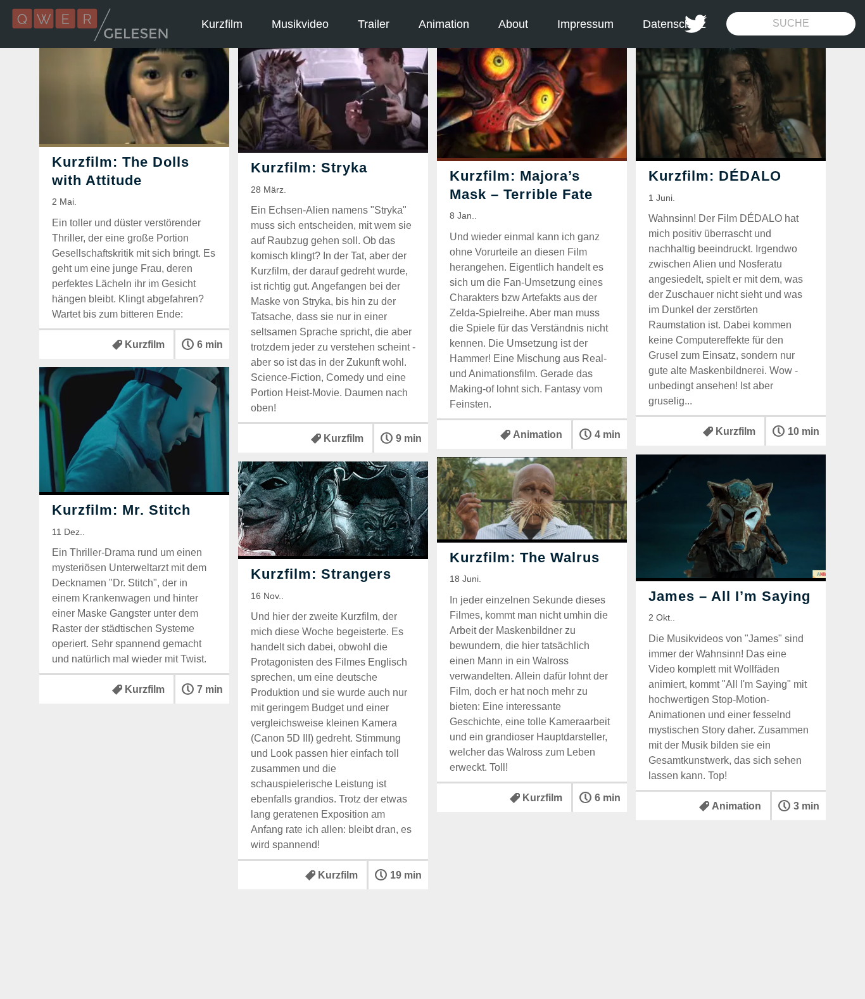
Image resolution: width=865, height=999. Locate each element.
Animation (444, 24)
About (513, 24)
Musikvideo (300, 24)
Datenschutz (674, 24)
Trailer (373, 24)
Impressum (585, 24)
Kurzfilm (222, 24)
